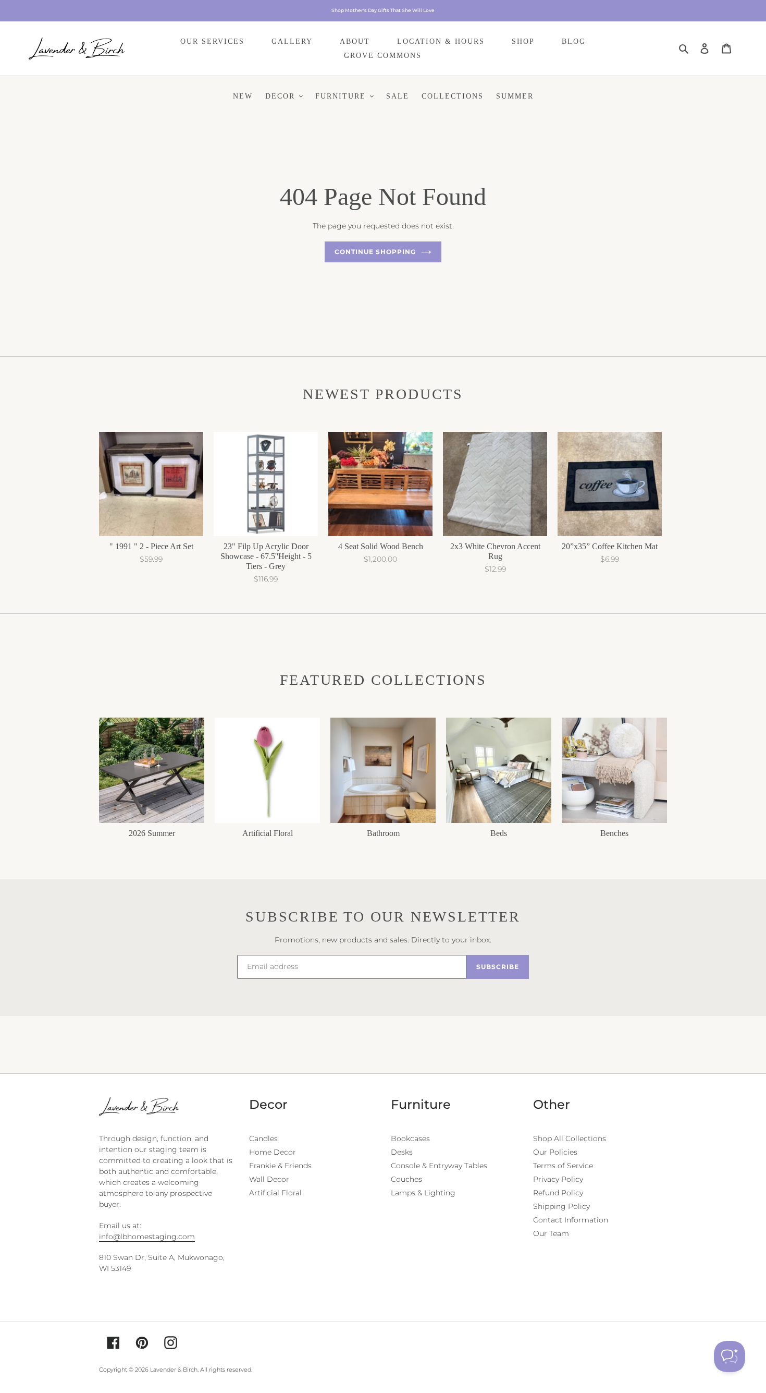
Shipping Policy (561, 1206)
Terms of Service (563, 1165)
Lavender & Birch (173, 1369)
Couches (406, 1179)
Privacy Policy (558, 1179)
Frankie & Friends (280, 1165)
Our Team (551, 1233)
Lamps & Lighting (423, 1192)
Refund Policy (558, 1192)
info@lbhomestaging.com (147, 1236)
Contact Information (570, 1220)
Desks (402, 1152)
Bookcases (410, 1138)
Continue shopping (375, 252)
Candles (263, 1138)
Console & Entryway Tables (439, 1165)
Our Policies (555, 1152)
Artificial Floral (275, 1192)
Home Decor (272, 1152)
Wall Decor (269, 1179)
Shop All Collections (569, 1138)
